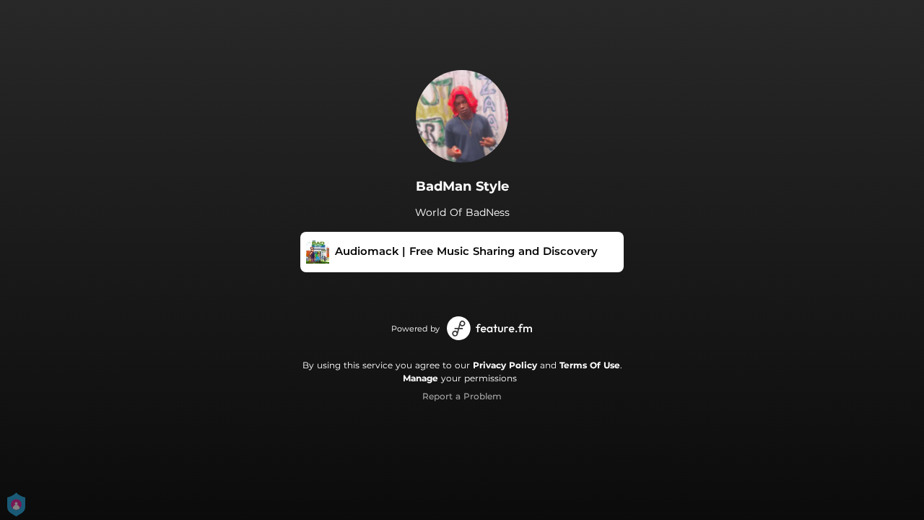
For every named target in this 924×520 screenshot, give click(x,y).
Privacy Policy (505, 365)
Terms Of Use (589, 365)
